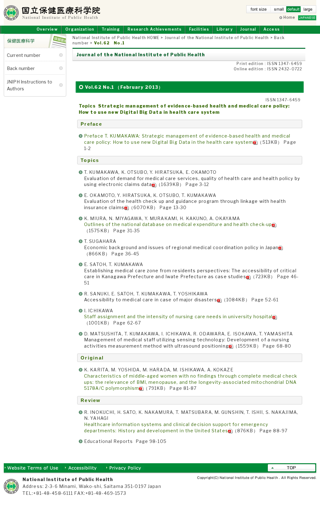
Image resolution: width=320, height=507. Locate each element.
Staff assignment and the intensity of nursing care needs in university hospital (178, 316)
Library (225, 29)
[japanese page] (307, 17)
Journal (248, 29)
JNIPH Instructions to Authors (29, 85)
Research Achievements (155, 29)
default (293, 10)
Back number (21, 68)
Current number (23, 55)
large (308, 10)
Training (111, 29)
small (279, 10)
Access (271, 29)
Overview (47, 29)
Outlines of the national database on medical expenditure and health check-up (178, 224)
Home (289, 17)
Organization (79, 29)
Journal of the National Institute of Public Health (217, 37)
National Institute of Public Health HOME (115, 37)
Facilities (199, 29)
